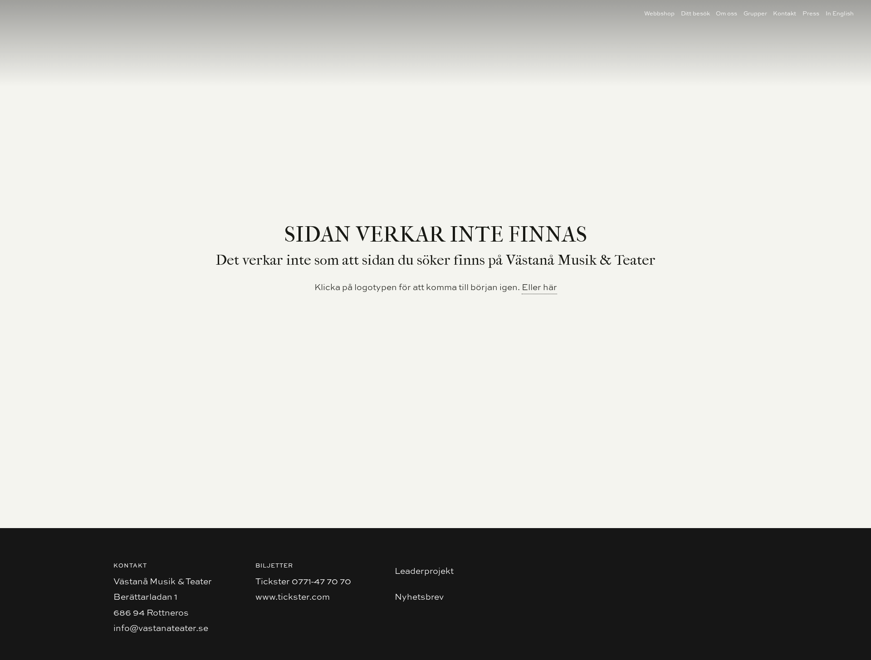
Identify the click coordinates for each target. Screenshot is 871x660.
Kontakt (784, 13)
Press (810, 13)
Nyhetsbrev (419, 596)
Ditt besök (695, 13)
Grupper (755, 13)
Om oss (726, 13)
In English (840, 13)
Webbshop (659, 13)
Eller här (539, 287)
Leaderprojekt (424, 571)
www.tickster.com (292, 596)
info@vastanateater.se (160, 628)
